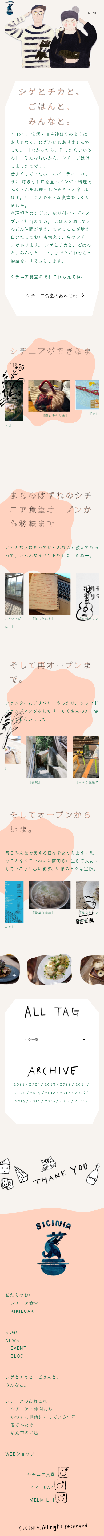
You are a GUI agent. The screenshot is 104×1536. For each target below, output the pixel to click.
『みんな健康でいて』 (83, 782)
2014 (35, 1101)
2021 (80, 1084)
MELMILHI (42, 1500)
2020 (20, 1093)
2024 (34, 1084)
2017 (65, 1093)
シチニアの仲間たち (32, 1409)
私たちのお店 (19, 1295)
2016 (80, 1093)
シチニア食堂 (25, 1303)
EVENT (19, 1348)
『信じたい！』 (34, 618)
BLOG (17, 1356)
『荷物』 (26, 782)
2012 (64, 1101)
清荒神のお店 (25, 1433)
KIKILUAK (22, 1311)
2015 (20, 1101)
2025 (19, 1084)
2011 (80, 1101)
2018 (50, 1093)
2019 (35, 1093)
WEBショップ (20, 1454)
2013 (50, 1101)
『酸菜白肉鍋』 (34, 912)
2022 (65, 1084)
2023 (50, 1084)
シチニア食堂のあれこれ (52, 295)
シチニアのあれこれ (26, 1401)
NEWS (12, 1340)
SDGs (11, 1332)
